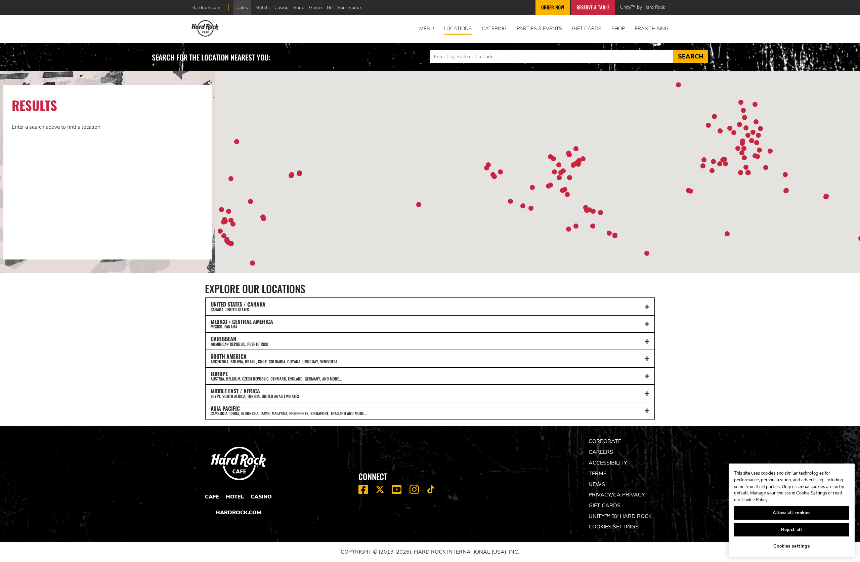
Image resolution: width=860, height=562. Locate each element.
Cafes (242, 7)
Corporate (605, 441)
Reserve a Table (592, 7)
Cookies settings (614, 526)
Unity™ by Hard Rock (642, 7)
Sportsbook (349, 7)
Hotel (235, 496)
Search (690, 56)
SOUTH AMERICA (274, 358)
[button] (729, 128)
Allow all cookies (792, 513)
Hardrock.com (205, 7)
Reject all (791, 530)
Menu (426, 28)
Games (316, 7)
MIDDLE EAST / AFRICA (255, 393)
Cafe (212, 496)
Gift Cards (586, 28)
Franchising (652, 28)
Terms (598, 473)
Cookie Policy (754, 500)
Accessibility (608, 463)
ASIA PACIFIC (289, 410)
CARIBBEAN (239, 341)
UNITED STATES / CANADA (238, 306)
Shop (298, 7)
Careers (601, 452)
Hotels (263, 7)
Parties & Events (539, 28)
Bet (330, 7)
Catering (494, 28)
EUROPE (276, 376)
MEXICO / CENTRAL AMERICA (242, 324)
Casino (281, 7)
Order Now (552, 7)
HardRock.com (238, 512)
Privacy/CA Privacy (617, 494)
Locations (458, 28)
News (597, 484)
